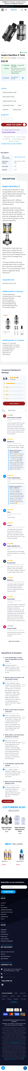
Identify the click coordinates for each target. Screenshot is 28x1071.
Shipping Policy (4, 916)
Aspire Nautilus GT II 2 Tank (6, 828)
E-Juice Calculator (5, 938)
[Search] (6, 9)
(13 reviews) (13, 58)
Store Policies (4, 907)
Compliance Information (6, 909)
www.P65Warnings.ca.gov (15, 1042)
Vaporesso (5, 996)
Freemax (16, 999)
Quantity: (5, 115)
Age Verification (4, 958)
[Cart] (25, 9)
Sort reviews (3, 410)
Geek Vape (22, 993)
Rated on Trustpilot (15, 141)
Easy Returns (7, 139)
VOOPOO (12, 996)
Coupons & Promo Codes (7, 912)
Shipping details (15, 73)
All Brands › (14, 1002)
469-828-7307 (10, 6)
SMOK (16, 993)
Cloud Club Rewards (5, 956)
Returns (3, 905)
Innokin (9, 999)
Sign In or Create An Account (7, 951)
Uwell (18, 996)
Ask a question (8, 801)
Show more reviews (14, 641)
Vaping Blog (3, 929)
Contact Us (3, 903)
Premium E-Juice (4, 934)
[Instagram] (2, 985)
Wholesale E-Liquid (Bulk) (7, 941)
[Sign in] (22, 9)
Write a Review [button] (21, 58)
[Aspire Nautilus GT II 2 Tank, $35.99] (6, 820)
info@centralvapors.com (10, 977)
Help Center (3, 914)
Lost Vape (23, 999)
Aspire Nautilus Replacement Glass (20, 829)
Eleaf (3, 999)
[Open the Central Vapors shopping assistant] (25, 1068)
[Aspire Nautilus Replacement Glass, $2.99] (19, 820)
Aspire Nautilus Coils (19, 157)
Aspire (24, 996)
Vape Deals (3, 932)
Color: (4, 88)
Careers (3, 919)
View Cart (3, 954)
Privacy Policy (13, 1059)
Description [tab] (8, 178)
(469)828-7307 (7, 973)
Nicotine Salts (4, 936)
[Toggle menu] (2, 9)
